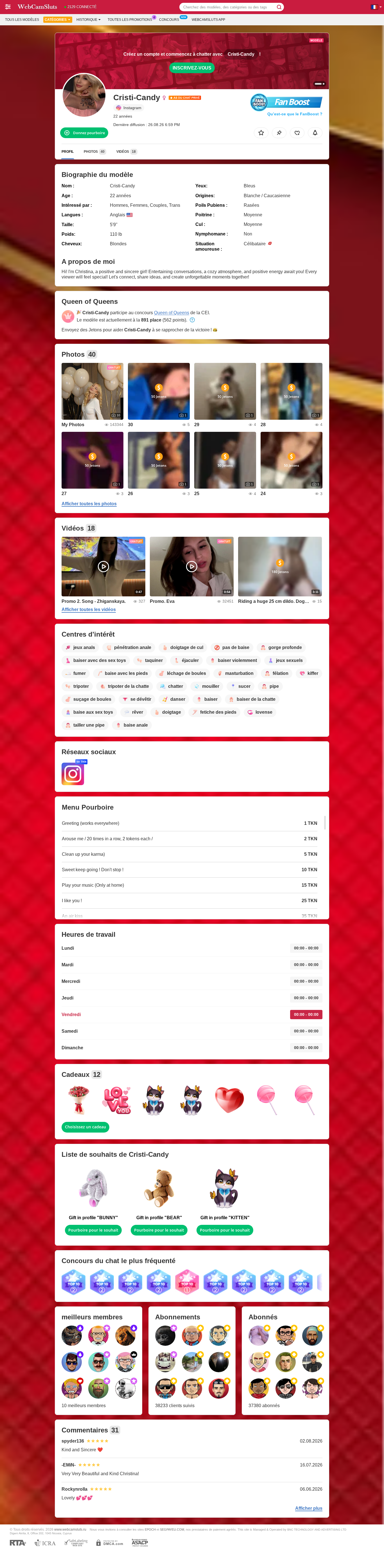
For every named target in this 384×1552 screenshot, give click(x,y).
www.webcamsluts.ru (70, 1529)
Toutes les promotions (130, 20)
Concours (169, 20)
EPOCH (150, 1529)
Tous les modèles (22, 20)
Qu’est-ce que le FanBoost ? (294, 114)
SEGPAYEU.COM (172, 1529)
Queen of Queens (171, 312)
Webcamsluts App (208, 20)
